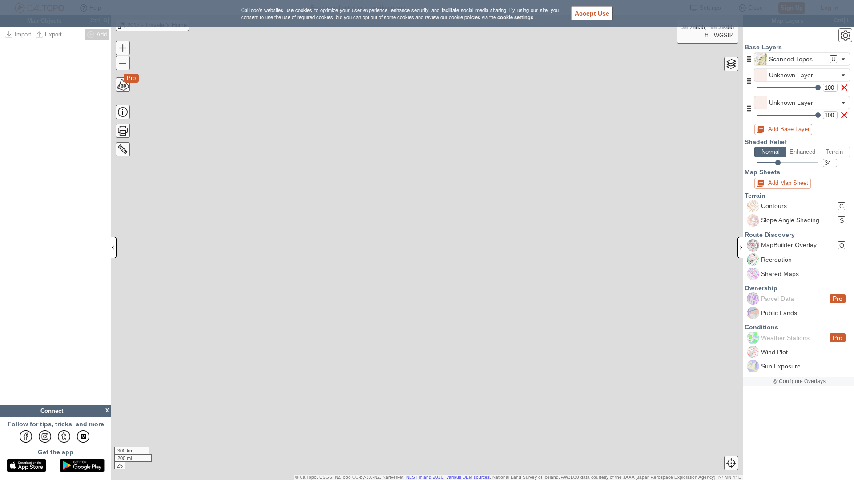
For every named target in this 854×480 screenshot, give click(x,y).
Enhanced (802, 151)
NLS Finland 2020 (424, 477)
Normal (770, 151)
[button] (749, 59)
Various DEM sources (468, 477)
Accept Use (592, 13)
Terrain (834, 151)
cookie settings (515, 16)
